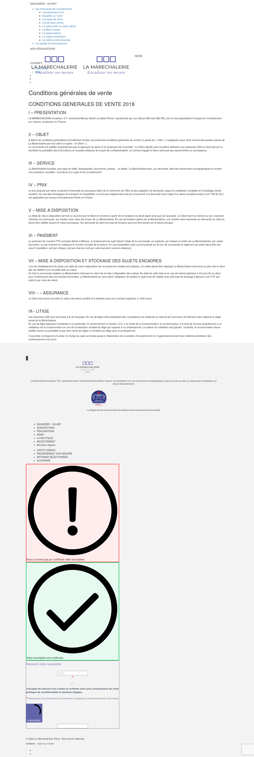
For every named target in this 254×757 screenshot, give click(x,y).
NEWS (40, 434)
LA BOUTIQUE (45, 438)
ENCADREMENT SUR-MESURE (54, 453)
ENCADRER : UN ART (49, 424)
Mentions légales (46, 445)
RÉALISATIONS (45, 431)
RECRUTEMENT (46, 441)
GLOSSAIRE (43, 460)
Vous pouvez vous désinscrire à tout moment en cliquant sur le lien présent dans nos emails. (73, 698)
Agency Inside (46, 743)
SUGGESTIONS (45, 427)
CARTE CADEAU (46, 450)
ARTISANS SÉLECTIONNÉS (52, 457)
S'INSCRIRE (34, 720)
